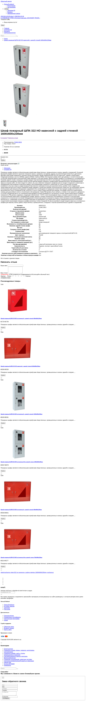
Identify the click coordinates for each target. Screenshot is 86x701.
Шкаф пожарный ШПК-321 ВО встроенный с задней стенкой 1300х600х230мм (21, 414)
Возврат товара (9, 628)
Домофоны (7, 665)
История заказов (9, 606)
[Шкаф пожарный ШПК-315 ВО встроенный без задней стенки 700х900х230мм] (17, 554)
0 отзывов (4, 138)
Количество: (4, 157)
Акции (6, 620)
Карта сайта (8, 629)
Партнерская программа (11, 618)
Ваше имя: (4, 265)
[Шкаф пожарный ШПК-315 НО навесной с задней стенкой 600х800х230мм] (17, 363)
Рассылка (7, 609)
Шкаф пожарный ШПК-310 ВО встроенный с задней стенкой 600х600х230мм (21, 318)
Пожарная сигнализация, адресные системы (18, 659)
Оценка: (3, 276)
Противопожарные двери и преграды (15, 656)
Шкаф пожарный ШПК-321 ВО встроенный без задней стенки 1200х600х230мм (22, 462)
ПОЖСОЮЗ (18, 142)
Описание (7, 168)
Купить (3, 160)
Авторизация (11, 7)
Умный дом (7, 662)
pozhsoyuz (50, 572)
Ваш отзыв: (4, 273)
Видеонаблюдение (10, 658)
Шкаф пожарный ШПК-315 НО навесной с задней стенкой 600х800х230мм (20, 366)
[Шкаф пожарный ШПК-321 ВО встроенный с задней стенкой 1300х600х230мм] (17, 410)
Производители (9, 615)
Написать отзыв (13, 138)
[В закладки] (1, 329)
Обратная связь (9, 626)
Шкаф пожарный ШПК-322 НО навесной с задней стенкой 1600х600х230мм (27, 40)
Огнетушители (8, 649)
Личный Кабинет (9, 604)
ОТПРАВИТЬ (6, 698)
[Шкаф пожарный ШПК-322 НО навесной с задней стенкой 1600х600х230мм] (22, 80)
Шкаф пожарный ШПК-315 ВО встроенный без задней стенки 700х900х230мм (21, 557)
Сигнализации (8, 652)
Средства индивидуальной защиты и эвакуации (19, 661)
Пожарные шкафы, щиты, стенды (14, 653)
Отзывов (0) (7, 169)
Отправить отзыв (5, 277)
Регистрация (11, 5)
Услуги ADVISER (9, 664)
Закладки (7, 607)
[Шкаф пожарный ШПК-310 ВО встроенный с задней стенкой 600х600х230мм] (17, 315)
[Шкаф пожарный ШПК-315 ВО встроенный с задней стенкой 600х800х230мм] (17, 506)
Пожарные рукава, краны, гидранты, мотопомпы (19, 650)
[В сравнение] (1, 426)
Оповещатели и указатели (12, 655)
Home (6, 38)
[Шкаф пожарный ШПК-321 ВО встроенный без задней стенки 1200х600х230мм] (17, 458)
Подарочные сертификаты (12, 617)
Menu (2, 25)
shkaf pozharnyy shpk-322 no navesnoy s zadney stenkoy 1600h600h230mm (24, 572)
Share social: (4, 165)
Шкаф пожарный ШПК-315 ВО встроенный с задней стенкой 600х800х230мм (21, 509)
